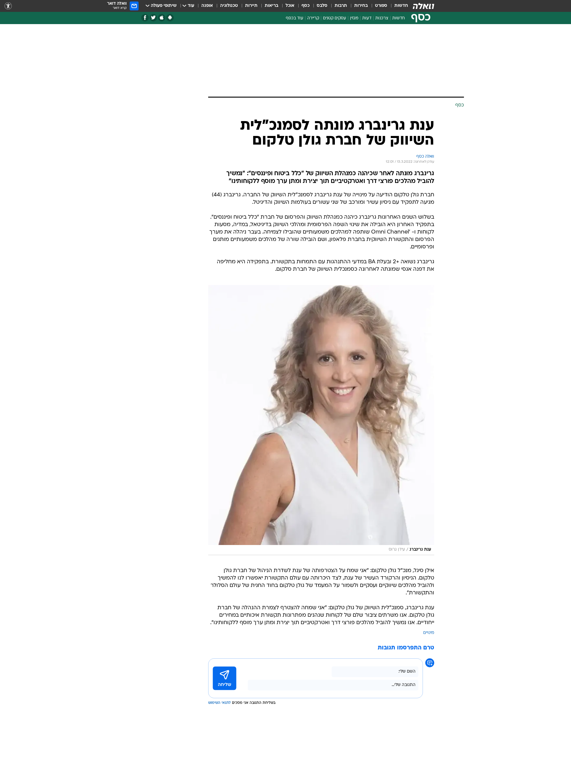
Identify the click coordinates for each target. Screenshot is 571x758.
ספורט (381, 6)
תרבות (341, 6)
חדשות (401, 6)
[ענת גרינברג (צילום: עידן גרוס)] (321, 420)
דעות (366, 18)
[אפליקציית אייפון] (161, 17)
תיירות (251, 6)
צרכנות (381, 18)
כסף (306, 6)
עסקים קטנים (334, 18)
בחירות (361, 6)
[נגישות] (8, 6)
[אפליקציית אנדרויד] (170, 17)
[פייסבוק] (145, 17)
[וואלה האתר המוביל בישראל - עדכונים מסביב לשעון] (423, 6)
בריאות (271, 6)
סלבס (322, 6)
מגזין (354, 18)
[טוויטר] (153, 17)
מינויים (428, 633)
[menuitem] (397, 6)
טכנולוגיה (229, 6)
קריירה (313, 18)
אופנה (207, 6)
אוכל (290, 6)
